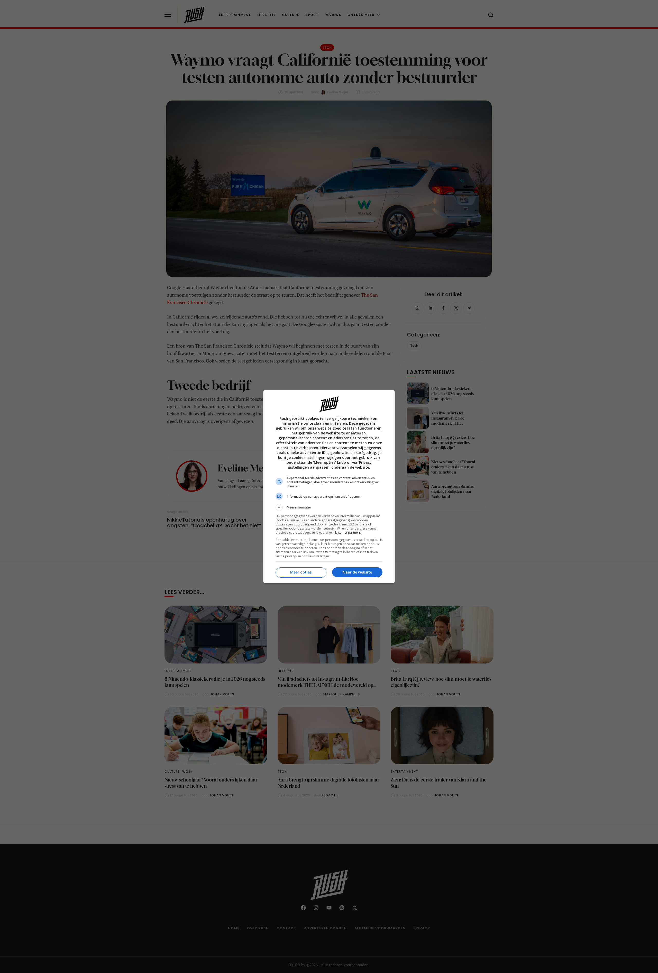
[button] (329, 507)
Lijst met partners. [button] (348, 532)
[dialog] (329, 486)
